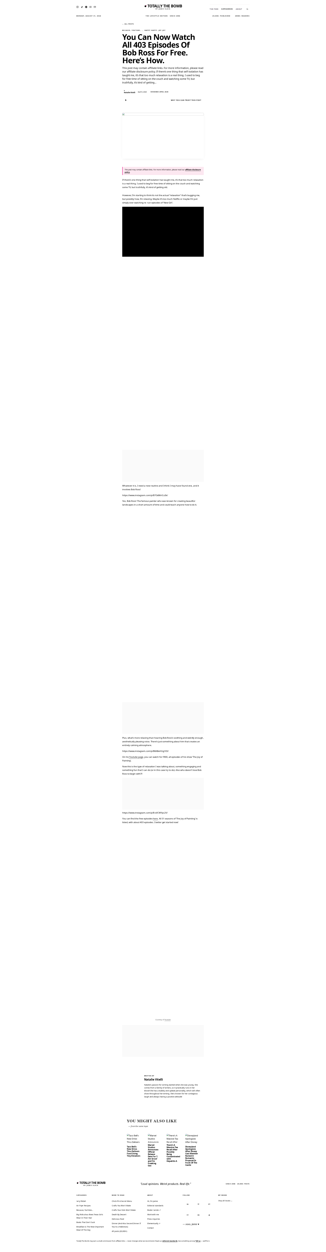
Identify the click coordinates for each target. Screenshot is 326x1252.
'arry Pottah (81, 1201)
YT (188, 1215)
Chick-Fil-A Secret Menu (122, 1201)
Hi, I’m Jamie (152, 1201)
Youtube (167, 1019)
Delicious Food (118, 1219)
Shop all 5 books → (225, 1201)
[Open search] (247, 9)
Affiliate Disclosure (299, 1248)
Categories (227, 9)
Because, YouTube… (131, 30)
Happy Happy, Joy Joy (155, 30)
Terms (284, 1248)
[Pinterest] (86, 7)
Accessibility (317, 1248)
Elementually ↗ (153, 1223)
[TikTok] (82, 7)
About (239, 9)
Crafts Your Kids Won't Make (124, 1210)
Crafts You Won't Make (121, 1205)
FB (198, 1215)
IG (188, 1204)
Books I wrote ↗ (154, 1210)
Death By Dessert (119, 1214)
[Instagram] (77, 7)
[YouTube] (90, 7)
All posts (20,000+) (119, 1231)
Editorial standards (155, 1205)
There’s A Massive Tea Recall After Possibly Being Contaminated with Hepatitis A (173, 1153)
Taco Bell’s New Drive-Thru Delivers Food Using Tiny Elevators (133, 1151)
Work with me (153, 1214)
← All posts (128, 24)
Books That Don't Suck (85, 1222)
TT (198, 1204)
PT (209, 1204)
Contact (150, 1228)
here (155, 818)
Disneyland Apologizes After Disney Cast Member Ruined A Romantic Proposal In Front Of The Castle (191, 1155)
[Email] (95, 7)
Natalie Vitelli (153, 1079)
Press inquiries (153, 1219)
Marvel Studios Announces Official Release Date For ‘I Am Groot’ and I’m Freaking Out (153, 1155)
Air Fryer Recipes (83, 1205)
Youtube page (136, 756)
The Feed (214, 9)
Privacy (275, 1248)
